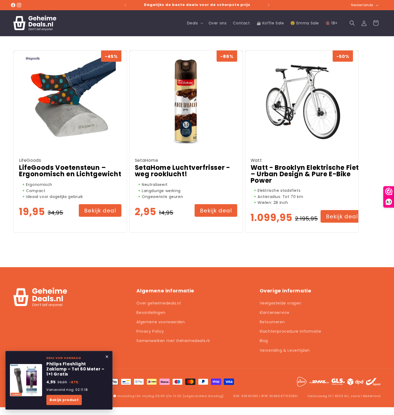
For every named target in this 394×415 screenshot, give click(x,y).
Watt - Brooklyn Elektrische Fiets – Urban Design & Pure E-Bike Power (307, 174)
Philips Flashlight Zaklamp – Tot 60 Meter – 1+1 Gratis (75, 369)
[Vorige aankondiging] (125, 5)
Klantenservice (274, 312)
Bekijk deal (100, 210)
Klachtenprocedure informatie (290, 331)
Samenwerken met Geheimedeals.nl (173, 340)
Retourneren (272, 322)
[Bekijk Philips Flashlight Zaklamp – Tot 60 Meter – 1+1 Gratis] (26, 380)
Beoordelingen (150, 312)
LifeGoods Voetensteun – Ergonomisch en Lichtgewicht (70, 170)
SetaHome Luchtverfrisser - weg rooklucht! (182, 170)
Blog (264, 340)
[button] (194, 23)
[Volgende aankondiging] (268, 5)
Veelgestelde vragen (280, 303)
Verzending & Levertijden (285, 350)
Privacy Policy (150, 331)
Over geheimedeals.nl (158, 303)
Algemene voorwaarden (160, 322)
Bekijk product (64, 400)
